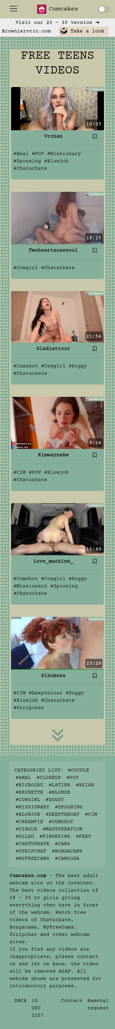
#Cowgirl (25, 268)
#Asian (85, 785)
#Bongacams (67, 851)
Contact (71, 1001)
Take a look (85, 31)
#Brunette (29, 792)
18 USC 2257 (38, 1008)
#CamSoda (67, 858)
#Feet (83, 836)
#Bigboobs (29, 785)
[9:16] (57, 423)
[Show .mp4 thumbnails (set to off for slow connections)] (104, 9)
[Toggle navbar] (13, 8)
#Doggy (78, 366)
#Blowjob (56, 161)
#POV (38, 154)
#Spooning (27, 161)
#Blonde (59, 792)
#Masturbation (62, 829)
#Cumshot (25, 366)
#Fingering (55, 836)
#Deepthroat (46, 693)
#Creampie (29, 822)
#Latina (59, 785)
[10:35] (57, 108)
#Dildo (25, 836)
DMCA (20, 1001)
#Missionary (64, 154)
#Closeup (48, 777)
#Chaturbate (30, 168)
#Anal (21, 154)
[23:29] (57, 643)
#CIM (19, 472)
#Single (26, 829)
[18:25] (57, 218)
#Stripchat (28, 708)
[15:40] (57, 529)
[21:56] (57, 316)
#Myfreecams (32, 858)
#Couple (78, 770)
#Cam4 (62, 844)
